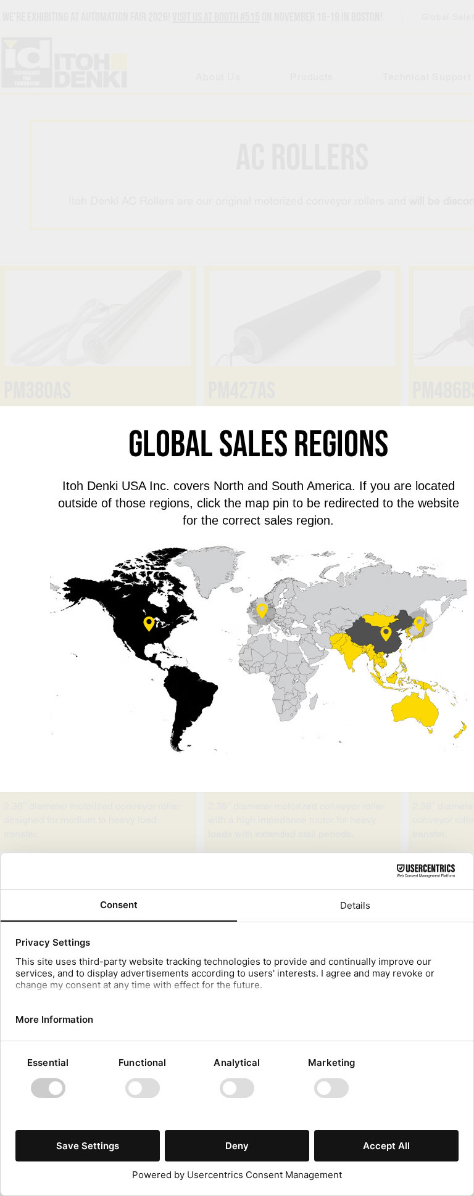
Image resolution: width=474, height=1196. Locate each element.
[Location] (262, 611)
